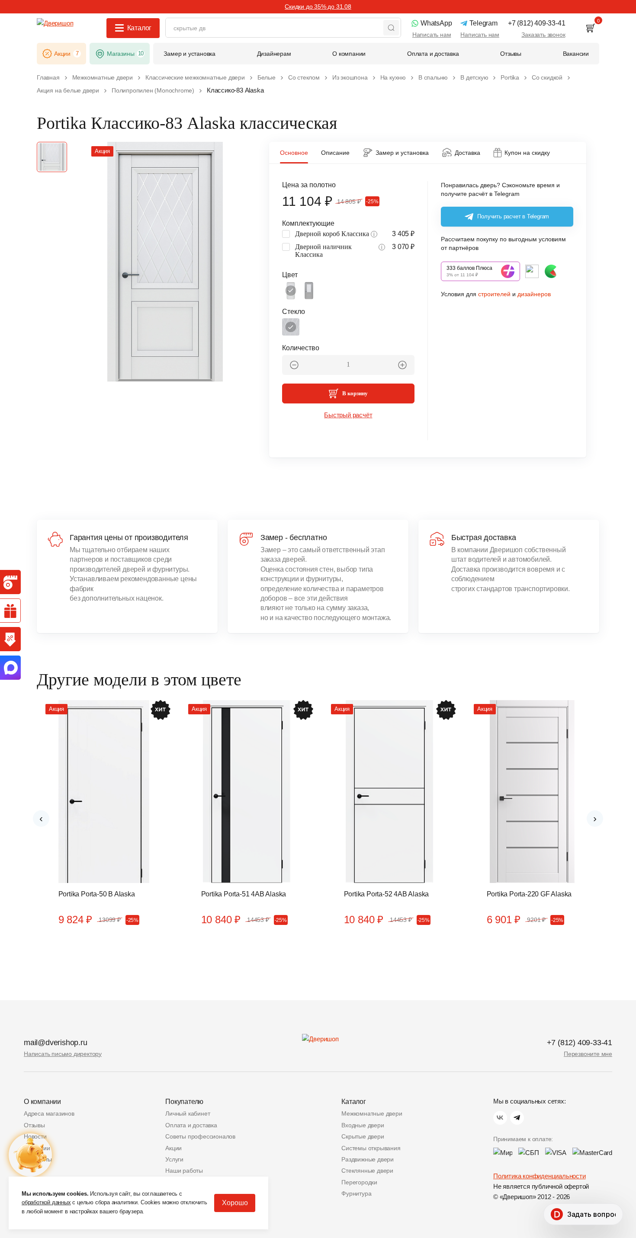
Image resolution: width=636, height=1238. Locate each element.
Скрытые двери (362, 1136)
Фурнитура (356, 1193)
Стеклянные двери (367, 1170)
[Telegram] (517, 1118)
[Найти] (391, 27)
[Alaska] (290, 290)
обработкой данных (46, 1202)
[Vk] (500, 1118)
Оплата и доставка (191, 1125)
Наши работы (184, 1170)
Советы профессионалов (200, 1136)
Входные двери (362, 1125)
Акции (173, 1148)
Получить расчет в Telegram (513, 216)
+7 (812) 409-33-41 (579, 1042)
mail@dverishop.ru (55, 1042)
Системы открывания (370, 1148)
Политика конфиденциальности (539, 1176)
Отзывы (34, 1125)
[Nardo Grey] (309, 290)
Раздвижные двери (367, 1159)
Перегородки (359, 1182)
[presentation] (41, 818)
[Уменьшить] (294, 365)
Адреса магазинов (49, 1113)
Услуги (174, 1159)
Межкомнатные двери (371, 1113)
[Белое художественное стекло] (290, 327)
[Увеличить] (402, 365)
